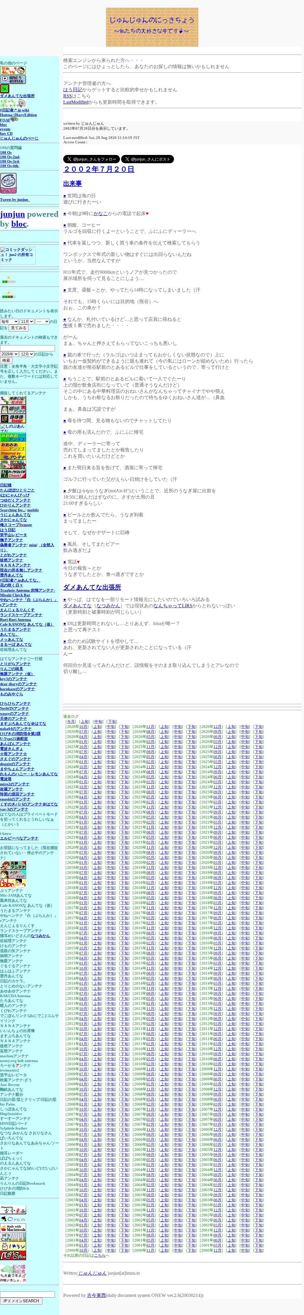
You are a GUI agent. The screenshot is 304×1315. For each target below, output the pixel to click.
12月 (217, 727)
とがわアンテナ (13, 555)
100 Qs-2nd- (10, 157)
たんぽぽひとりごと (17, 490)
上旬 (84, 722)
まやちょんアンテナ (17, 769)
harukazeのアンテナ (17, 689)
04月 (83, 737)
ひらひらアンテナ (15, 703)
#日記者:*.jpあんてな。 (20, 580)
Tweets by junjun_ (15, 200)
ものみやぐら (11, 694)
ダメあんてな (77, 605)
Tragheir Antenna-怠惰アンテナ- (27, 590)
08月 (150, 732)
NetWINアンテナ (14, 709)
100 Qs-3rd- (10, 161)
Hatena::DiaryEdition (18, 115)
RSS (67, 95)
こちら (100, 1255)
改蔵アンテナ (11, 789)
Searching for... (12, 510)
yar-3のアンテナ (14, 809)
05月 (150, 737)
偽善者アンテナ (13, 545)
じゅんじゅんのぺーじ (19, 138)
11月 (150, 727)
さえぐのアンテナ (15, 759)
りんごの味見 (11, 669)
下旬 (112, 722)
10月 (83, 727)
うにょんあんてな (15, 515)
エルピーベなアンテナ (19, 838)
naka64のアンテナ (16, 729)
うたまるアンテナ (15, 629)
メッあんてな (11, 640)
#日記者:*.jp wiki (14, 110)
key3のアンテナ (13, 679)
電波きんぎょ (11, 749)
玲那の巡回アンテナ (17, 794)
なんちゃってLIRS (172, 605)
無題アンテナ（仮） (17, 674)
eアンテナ (8, 605)
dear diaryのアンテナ (18, 684)
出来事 (72, 183)
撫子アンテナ (11, 540)
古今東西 (96, 1295)
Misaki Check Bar (15, 595)
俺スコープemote (16, 525)
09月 (217, 732)
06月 (217, 737)
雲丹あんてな (11, 575)
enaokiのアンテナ (15, 799)
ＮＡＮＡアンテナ (15, 565)
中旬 (98, 722)
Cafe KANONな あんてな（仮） (27, 624)
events (5, 129)
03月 (217, 742)
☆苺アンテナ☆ (13, 754)
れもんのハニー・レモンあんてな (29, 774)
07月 (83, 732)
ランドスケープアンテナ (21, 615)
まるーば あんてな (16, 645)
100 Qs (6, 152)
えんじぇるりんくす (17, 610)
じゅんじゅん (92, 1273)
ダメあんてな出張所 (92, 587)
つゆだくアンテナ (15, 500)
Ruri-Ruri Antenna (15, 620)
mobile (33, 510)
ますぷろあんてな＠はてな (23, 724)
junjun (12, 214)
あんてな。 (9, 634)
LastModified (75, 102)
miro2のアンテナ (15, 784)
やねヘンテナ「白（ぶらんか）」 (29, 600)
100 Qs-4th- (9, 166)
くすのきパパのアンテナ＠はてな (29, 804)
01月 (83, 742)
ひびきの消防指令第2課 (20, 734)
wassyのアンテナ (14, 714)
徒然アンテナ (11, 560)
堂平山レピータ (13, 535)
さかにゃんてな (13, 520)
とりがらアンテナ (15, 664)
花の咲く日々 (11, 585)
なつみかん (108, 605)
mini (33, 545)
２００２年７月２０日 (98, 169)
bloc (3, 125)
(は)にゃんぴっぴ (14, 495)
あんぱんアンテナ (15, 744)
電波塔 (6, 779)
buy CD (6, 134)
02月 (150, 742)
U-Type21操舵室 (14, 739)
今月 (71, 722)
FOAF (5, 120)
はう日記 (72, 89)
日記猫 (6, 485)
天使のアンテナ (13, 719)
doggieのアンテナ (15, 764)
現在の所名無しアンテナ (21, 570)
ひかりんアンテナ (15, 505)
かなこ (101, 213)
